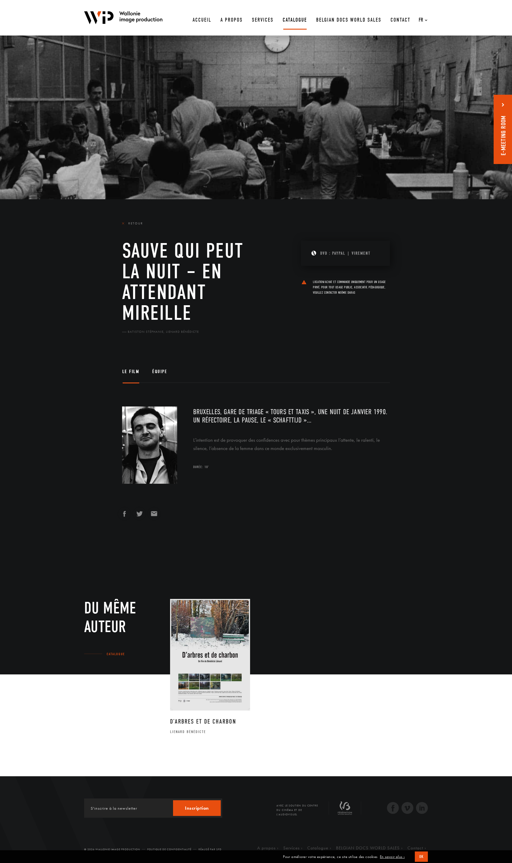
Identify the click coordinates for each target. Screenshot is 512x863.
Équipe (159, 371)
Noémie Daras (346, 293)
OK (421, 856)
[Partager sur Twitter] (139, 516)
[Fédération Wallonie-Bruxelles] (345, 810)
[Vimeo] (407, 808)
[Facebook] (393, 808)
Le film (131, 371)
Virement (361, 253)
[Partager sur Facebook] (124, 516)
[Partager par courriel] (154, 516)
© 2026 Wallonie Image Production (112, 849)
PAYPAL (338, 253)
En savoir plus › (392, 857)
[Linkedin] (422, 808)
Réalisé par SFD (210, 849)
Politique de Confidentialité (169, 849)
